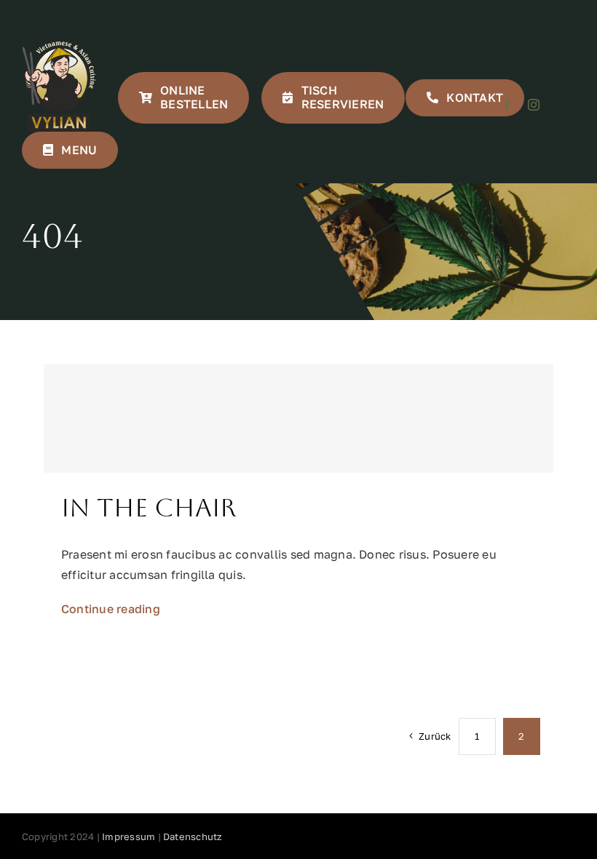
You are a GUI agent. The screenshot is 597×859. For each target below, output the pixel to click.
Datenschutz (193, 836)
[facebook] (507, 105)
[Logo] (58, 47)
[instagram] (533, 105)
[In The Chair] (298, 418)
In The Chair (148, 507)
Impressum (128, 836)
